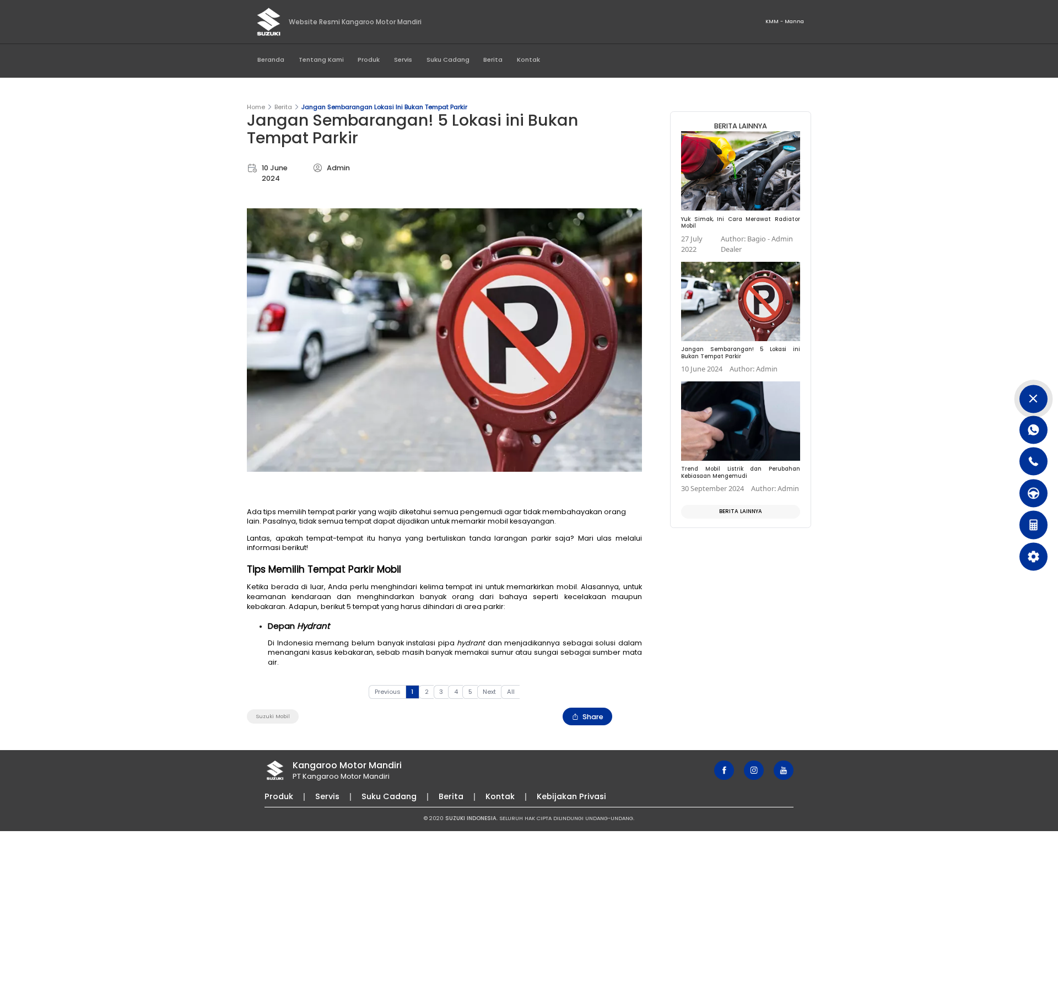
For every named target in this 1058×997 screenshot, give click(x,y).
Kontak (528, 59)
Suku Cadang (448, 59)
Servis (403, 59)
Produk (369, 59)
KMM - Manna (784, 21)
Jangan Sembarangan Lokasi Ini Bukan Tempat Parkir (384, 107)
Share (592, 716)
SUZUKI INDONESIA (470, 818)
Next (489, 691)
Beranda (270, 59)
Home (256, 107)
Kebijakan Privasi (571, 796)
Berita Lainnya (740, 511)
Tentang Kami (321, 59)
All (511, 691)
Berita (493, 59)
